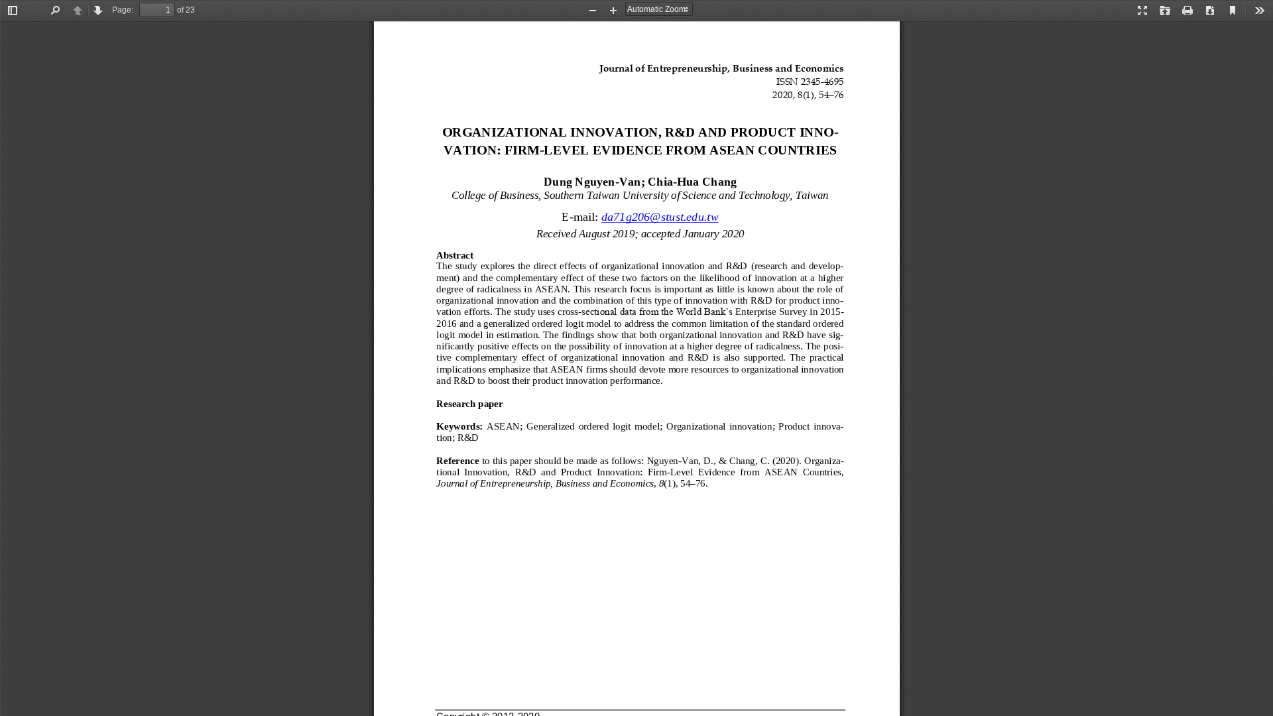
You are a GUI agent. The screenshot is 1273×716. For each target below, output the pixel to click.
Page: (122, 10)
